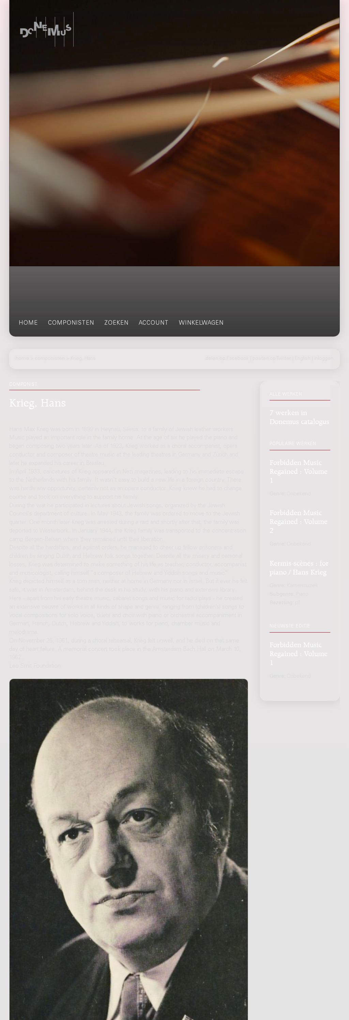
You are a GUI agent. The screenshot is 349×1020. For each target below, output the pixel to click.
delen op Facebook (227, 358)
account (154, 323)
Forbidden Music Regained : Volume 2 (299, 520)
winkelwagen (201, 323)
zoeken (116, 323)
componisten (71, 323)
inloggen (323, 358)
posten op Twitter (272, 358)
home (28, 323)
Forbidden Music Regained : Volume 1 (299, 470)
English (302, 358)
